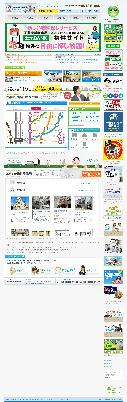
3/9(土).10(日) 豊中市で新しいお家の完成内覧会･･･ (78, 62)
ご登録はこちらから (113, 196)
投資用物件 (85, 148)
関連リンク (109, 363)
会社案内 (108, 360)
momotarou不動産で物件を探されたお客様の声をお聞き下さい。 (113, 233)
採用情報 (26, 399)
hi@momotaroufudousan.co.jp (35, 283)
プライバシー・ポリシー (65, 399)
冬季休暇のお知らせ (20, 57)
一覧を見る (49, 54)
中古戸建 (84, 139)
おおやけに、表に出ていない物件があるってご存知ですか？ (112, 319)
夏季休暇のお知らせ (20, 60)
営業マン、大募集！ (68, 57)
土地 (72, 148)
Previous (3, 37)
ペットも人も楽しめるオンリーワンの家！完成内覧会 (80, 60)
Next (103, 37)
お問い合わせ (109, 366)
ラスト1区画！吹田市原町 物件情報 (25, 62)
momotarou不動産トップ (13, 399)
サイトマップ (53, 6)
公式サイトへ (43, 6)
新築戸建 (74, 139)
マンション (95, 139)
